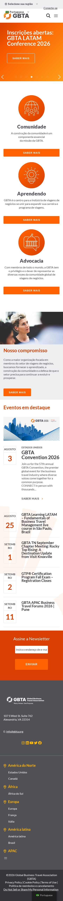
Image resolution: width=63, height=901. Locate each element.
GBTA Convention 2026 (40, 454)
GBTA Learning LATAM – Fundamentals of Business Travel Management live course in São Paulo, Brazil (39, 523)
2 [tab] (21, 77)
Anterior (3, 77)
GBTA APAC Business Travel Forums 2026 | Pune (38, 606)
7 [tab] (47, 77)
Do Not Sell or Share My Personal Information (31, 889)
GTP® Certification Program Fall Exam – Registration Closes (37, 577)
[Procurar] (48, 16)
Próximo (59, 77)
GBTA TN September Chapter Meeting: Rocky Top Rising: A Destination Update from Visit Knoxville (40, 550)
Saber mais (31, 152)
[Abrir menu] (6, 858)
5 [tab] (36, 77)
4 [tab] (31, 77)
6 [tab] (42, 77)
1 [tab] (16, 77)
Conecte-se (50, 8)
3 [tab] (26, 77)
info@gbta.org (14, 731)
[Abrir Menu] (55, 16)
